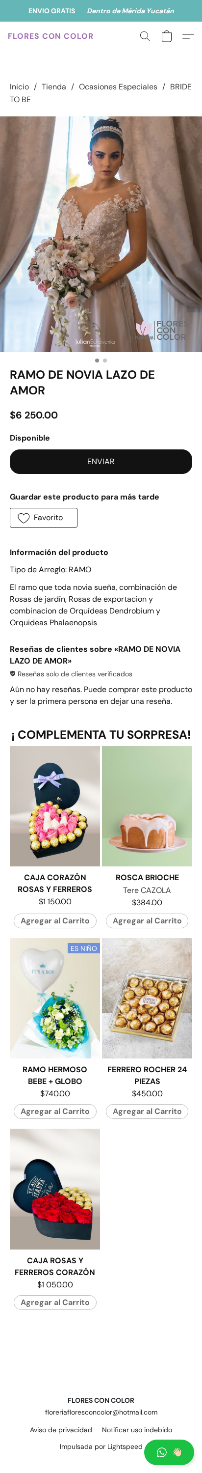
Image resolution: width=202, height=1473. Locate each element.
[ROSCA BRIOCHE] (147, 806)
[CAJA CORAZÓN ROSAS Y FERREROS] (55, 806)
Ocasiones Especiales (118, 87)
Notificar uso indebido (137, 1429)
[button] (101, 1452)
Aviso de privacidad (61, 1429)
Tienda (54, 87)
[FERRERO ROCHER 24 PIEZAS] (147, 998)
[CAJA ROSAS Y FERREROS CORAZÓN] (55, 1189)
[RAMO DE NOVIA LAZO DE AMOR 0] (101, 234)
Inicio (19, 87)
